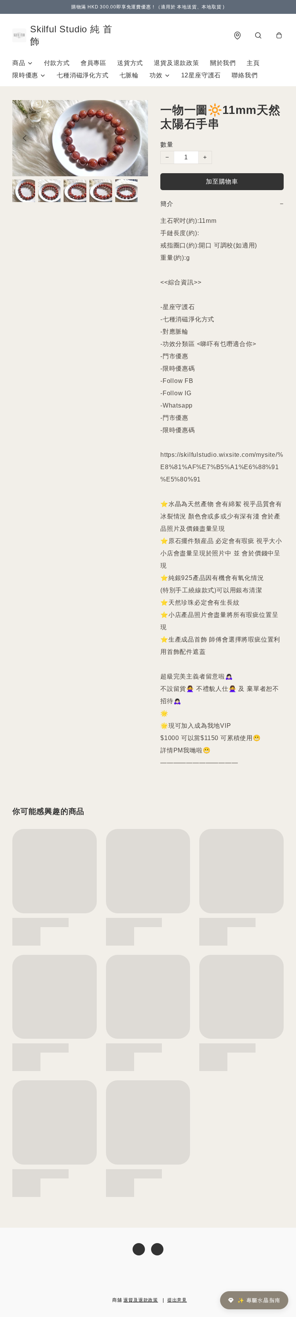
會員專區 (93, 63)
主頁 (253, 63)
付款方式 (57, 63)
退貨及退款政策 (176, 63)
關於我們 (223, 63)
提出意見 (177, 1300)
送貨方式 (130, 63)
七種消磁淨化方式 (82, 75)
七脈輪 (129, 75)
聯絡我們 (244, 75)
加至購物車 (222, 181)
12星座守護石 (201, 75)
